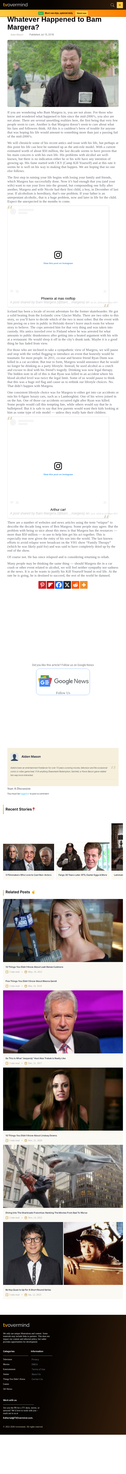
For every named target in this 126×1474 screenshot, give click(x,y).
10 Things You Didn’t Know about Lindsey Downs (31, 1172)
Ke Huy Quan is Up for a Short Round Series (28, 1326)
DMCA (35, 1403)
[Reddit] (75, 621)
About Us (36, 1413)
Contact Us (37, 1418)
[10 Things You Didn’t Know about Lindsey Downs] (63, 1135)
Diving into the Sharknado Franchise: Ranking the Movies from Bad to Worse (46, 1249)
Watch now (81, 13)
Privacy (35, 1399)
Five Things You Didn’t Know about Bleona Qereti (31, 1017)
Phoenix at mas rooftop (58, 311)
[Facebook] (59, 621)
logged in (24, 830)
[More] (84, 621)
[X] (67, 621)
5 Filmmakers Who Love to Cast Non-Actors (28, 911)
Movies (6, 1403)
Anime (6, 1413)
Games (6, 1423)
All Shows (8, 1428)
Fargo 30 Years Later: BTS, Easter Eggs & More (83, 911)
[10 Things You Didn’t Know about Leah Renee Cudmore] (63, 967)
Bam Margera (46, 314)
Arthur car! (58, 534)
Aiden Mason (17, 34)
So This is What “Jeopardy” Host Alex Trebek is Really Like (36, 1094)
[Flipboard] (50, 621)
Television (8, 1398)
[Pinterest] (42, 621)
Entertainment (10, 1408)
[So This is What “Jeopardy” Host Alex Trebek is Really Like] (63, 1058)
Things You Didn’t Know (15, 1418)
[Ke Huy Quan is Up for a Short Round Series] (63, 1290)
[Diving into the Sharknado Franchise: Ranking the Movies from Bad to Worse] (63, 1212)
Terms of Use (38, 1408)
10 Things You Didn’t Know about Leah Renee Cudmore (34, 1003)
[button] (120, 5)
